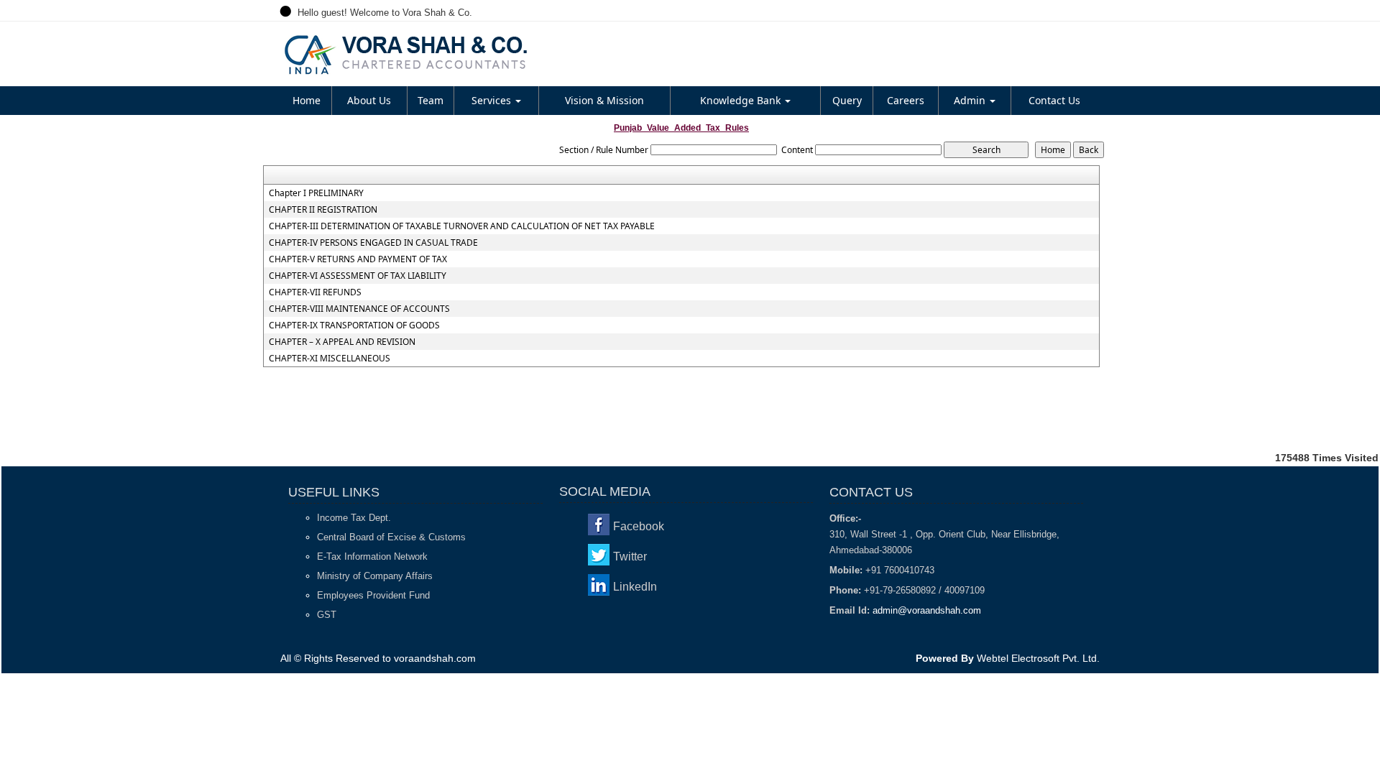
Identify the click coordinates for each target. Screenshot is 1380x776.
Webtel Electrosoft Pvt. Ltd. (1038, 658)
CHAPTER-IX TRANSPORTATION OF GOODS (354, 325)
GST (326, 614)
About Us (369, 100)
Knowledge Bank (741, 100)
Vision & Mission (604, 100)
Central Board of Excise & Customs (391, 537)
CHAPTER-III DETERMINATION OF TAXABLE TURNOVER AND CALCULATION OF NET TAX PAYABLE (462, 226)
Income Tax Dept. (354, 517)
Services (493, 100)
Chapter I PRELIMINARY (316, 193)
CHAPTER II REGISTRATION (323, 210)
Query (847, 100)
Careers (905, 100)
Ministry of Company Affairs (375, 576)
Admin (971, 100)
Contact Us (1054, 100)
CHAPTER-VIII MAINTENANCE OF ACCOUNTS (359, 309)
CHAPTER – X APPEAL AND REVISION (342, 342)
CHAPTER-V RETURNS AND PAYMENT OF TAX (358, 259)
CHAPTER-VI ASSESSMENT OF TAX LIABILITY (357, 276)
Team (430, 100)
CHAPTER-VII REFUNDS (315, 292)
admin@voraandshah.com (927, 610)
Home (307, 100)
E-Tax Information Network (372, 556)
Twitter (630, 556)
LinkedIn (635, 587)
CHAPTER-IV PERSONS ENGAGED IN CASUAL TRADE (373, 243)
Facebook (638, 526)
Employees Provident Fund (373, 595)
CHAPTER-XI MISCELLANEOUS (329, 358)
